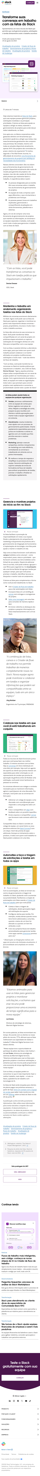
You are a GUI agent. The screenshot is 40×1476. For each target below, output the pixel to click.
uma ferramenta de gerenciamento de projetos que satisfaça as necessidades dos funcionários (19, 158)
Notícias (5, 12)
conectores (27, 933)
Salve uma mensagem (16, 599)
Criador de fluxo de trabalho (23, 587)
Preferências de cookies (26, 1454)
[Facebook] (18, 1401)
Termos (13, 1454)
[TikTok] (30, 1401)
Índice (4, 101)
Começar (30, 3)
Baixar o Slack (6, 1449)
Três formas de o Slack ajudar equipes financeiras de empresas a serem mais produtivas (20, 1327)
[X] (22, 1401)
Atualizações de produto (11, 46)
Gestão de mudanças (18, 1133)
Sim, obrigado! (20, 1172)
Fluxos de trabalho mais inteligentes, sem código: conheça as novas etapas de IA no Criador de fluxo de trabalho (19, 1259)
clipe (28, 810)
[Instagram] (14, 1401)
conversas (12, 766)
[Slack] (6, 3)
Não (20, 1179)
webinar (12, 1094)
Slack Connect (25, 828)
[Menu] (37, 2)
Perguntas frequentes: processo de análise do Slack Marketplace (18, 1283)
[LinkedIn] (10, 1401)
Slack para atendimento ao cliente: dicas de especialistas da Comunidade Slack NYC (18, 1303)
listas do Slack (27, 116)
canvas (11, 594)
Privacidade (5, 1454)
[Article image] (20, 1231)
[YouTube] (26, 1401)
